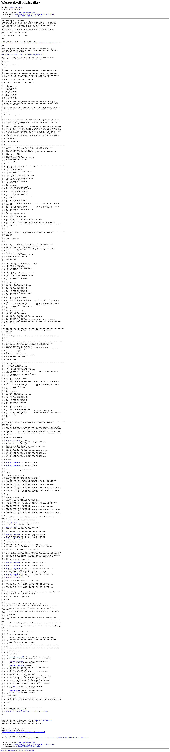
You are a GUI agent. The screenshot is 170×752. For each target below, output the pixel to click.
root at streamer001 (16, 657)
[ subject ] (32, 16)
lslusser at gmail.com (16, 7)
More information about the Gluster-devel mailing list (17, 750)
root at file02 (11, 527)
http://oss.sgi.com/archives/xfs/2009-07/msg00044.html (23, 54)
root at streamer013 (13, 440)
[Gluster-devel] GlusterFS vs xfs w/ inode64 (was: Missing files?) (34, 14)
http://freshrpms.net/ (43, 720)
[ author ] (38, 16)
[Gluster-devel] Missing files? (26, 12)
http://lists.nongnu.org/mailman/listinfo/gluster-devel (27, 711)
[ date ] (20, 16)
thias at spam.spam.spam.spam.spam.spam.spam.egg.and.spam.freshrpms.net (28, 42)
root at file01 (11, 523)
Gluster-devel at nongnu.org (16, 710)
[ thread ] (26, 16)
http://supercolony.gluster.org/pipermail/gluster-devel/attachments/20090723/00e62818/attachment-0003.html (47, 738)
